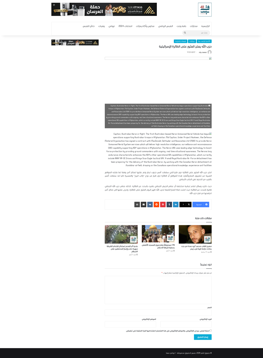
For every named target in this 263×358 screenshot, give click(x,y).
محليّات (194, 26)
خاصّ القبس (89, 26)
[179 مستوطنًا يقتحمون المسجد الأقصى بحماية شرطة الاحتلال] (158, 233)
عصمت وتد (203, 52)
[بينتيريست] (163, 204)
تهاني (111, 26)
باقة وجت (181, 26)
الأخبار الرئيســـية (204, 41)
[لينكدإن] (175, 204)
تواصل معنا (170, 353)
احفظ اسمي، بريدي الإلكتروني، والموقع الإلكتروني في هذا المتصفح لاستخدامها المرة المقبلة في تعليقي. (167, 331)
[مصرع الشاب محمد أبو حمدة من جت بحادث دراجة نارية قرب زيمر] (195, 234)
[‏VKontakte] (150, 204)
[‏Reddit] (156, 204)
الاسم (209, 307)
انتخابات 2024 (125, 26)
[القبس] (205, 9)
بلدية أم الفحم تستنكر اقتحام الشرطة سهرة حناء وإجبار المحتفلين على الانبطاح (122, 249)
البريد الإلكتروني (206, 319)
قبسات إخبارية (180, 41)
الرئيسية (205, 26)
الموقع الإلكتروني (149, 319)
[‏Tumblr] (169, 204)
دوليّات (192, 41)
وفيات (101, 26)
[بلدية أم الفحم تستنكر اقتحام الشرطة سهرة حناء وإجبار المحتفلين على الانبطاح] (121, 234)
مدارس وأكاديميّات (145, 26)
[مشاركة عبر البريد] (143, 204)
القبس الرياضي (165, 26)
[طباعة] (137, 204)
